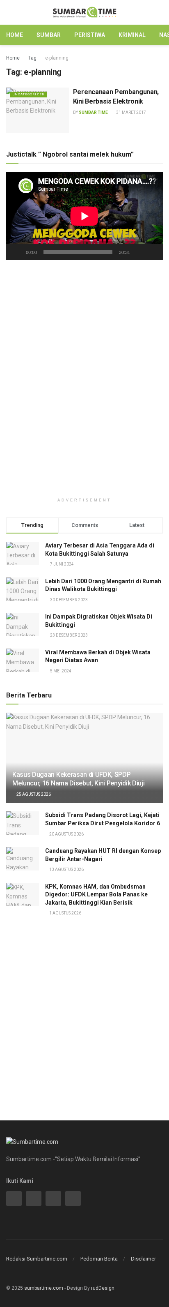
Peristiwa (89, 35)
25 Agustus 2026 (33, 794)
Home (14, 35)
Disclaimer (143, 1259)
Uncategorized (28, 94)
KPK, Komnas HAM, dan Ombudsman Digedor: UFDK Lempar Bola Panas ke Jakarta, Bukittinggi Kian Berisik (96, 894)
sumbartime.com (43, 1288)
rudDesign (102, 1288)
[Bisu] (138, 252)
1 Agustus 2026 (64, 913)
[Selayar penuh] (152, 252)
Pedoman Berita (99, 1259)
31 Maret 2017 (130, 112)
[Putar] (17, 252)
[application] (84, 216)
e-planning (57, 58)
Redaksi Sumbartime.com (36, 1259)
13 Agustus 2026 (66, 869)
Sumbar (49, 35)
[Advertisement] (84, 343)
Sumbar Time (93, 112)
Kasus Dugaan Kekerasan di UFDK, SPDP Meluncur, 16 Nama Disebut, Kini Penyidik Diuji (78, 779)
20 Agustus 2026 (66, 834)
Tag (32, 58)
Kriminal (132, 35)
